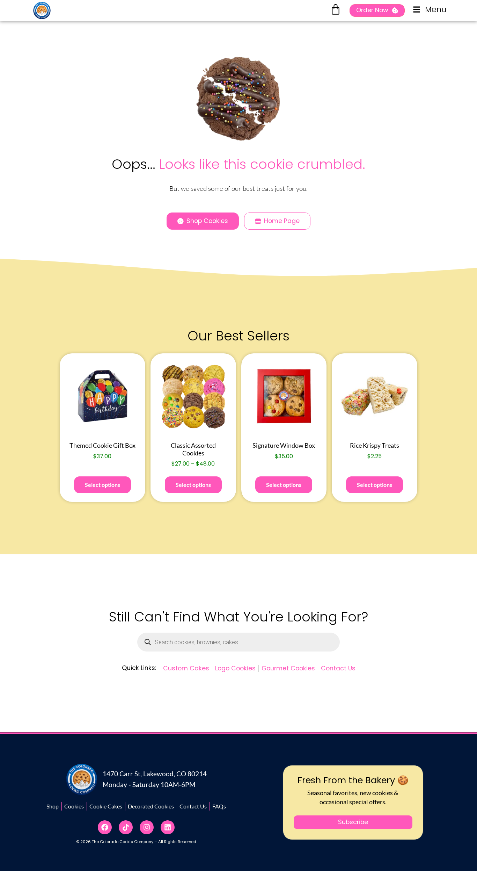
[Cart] (335, 9)
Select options (102, 484)
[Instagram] (147, 827)
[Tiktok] (126, 827)
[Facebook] (105, 827)
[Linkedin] (168, 827)
